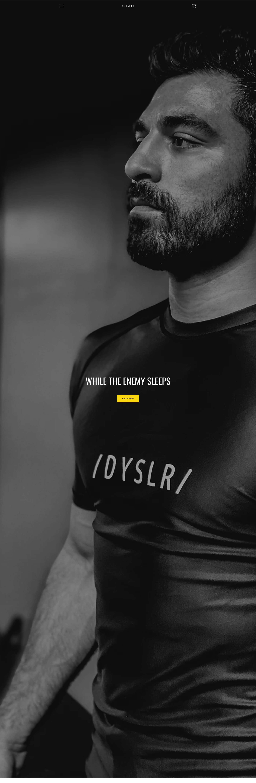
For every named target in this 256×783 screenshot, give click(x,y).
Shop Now (128, 399)
